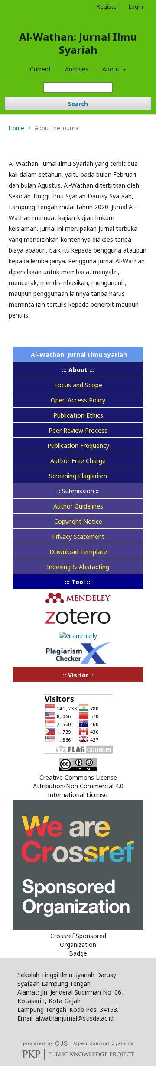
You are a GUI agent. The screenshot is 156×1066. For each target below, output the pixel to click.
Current (40, 69)
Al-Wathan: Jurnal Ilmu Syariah (78, 43)
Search (78, 103)
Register (108, 6)
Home (16, 128)
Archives (76, 69)
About (111, 69)
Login (136, 6)
